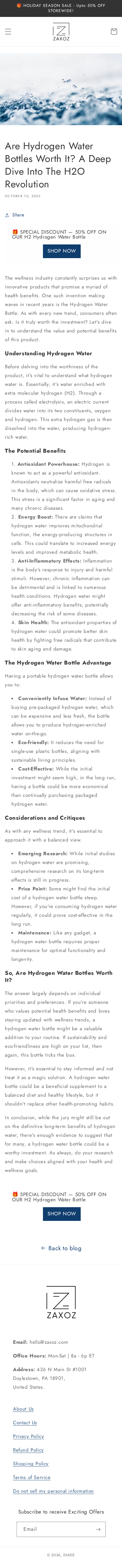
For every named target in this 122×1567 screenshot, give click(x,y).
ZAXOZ (69, 1555)
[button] (8, 31)
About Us (23, 1409)
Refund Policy (28, 1450)
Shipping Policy (31, 1463)
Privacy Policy (28, 1436)
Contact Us (25, 1422)
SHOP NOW (61, 251)
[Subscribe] (98, 1529)
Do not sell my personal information (53, 1491)
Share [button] (18, 215)
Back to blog (64, 1248)
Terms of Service (32, 1477)
